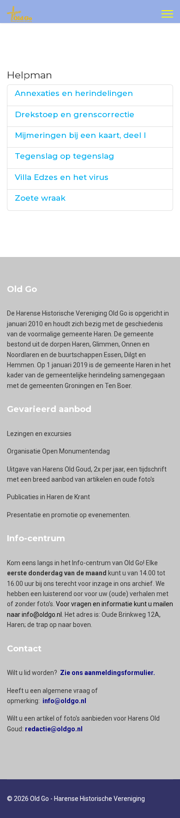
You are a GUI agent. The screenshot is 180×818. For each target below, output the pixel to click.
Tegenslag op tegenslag (64, 156)
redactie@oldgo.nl (54, 729)
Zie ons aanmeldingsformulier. (107, 672)
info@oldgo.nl (64, 701)
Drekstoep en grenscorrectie (74, 114)
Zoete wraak (40, 198)
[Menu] (167, 14)
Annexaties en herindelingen (74, 93)
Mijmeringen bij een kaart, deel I (80, 135)
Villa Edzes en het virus (61, 177)
